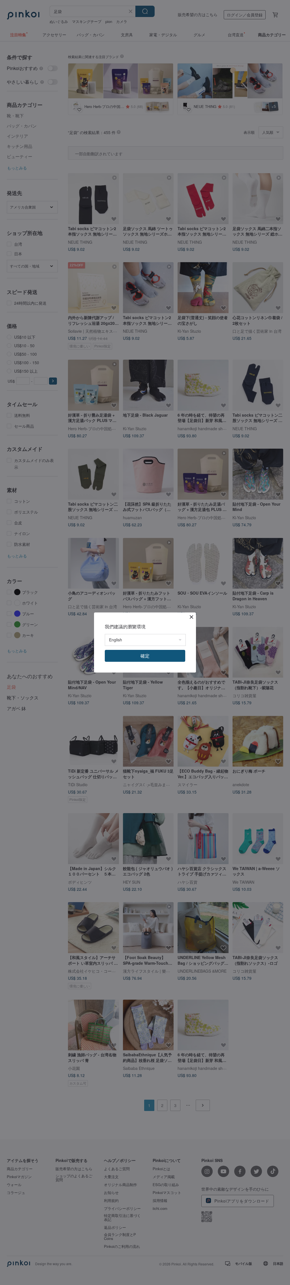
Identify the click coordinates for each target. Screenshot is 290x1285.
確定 (145, 655)
